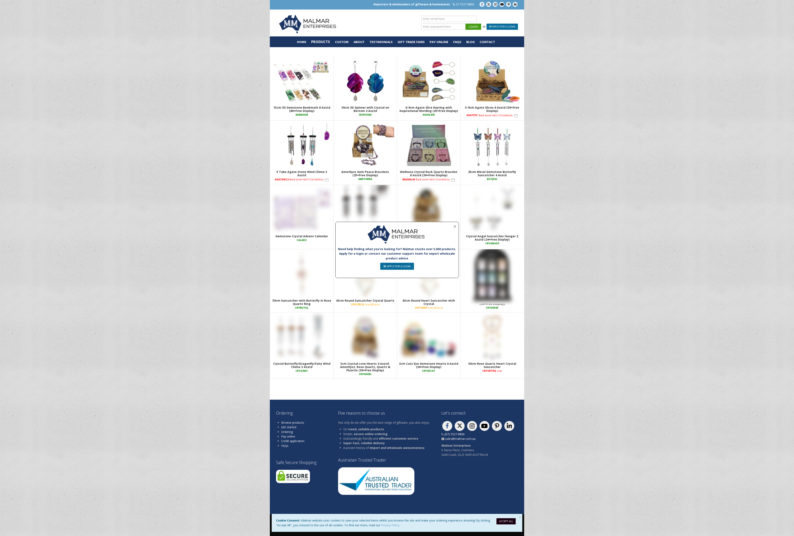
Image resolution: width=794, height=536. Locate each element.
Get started (288, 427)
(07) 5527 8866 (455, 434)
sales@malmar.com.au (460, 439)
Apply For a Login (503, 26)
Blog (470, 42)
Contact (487, 42)
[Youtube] (502, 4)
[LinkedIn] (515, 4)
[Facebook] (482, 4)
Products (320, 41)
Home (301, 42)
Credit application (292, 441)
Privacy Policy (390, 525)
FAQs (457, 42)
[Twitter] (489, 4)
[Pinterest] (509, 4)
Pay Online (439, 42)
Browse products (292, 422)
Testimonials (381, 42)
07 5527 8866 (465, 4)
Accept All (506, 521)
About (359, 42)
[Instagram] (495, 4)
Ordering (287, 432)
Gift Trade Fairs (411, 42)
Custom (342, 42)
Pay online (288, 436)
